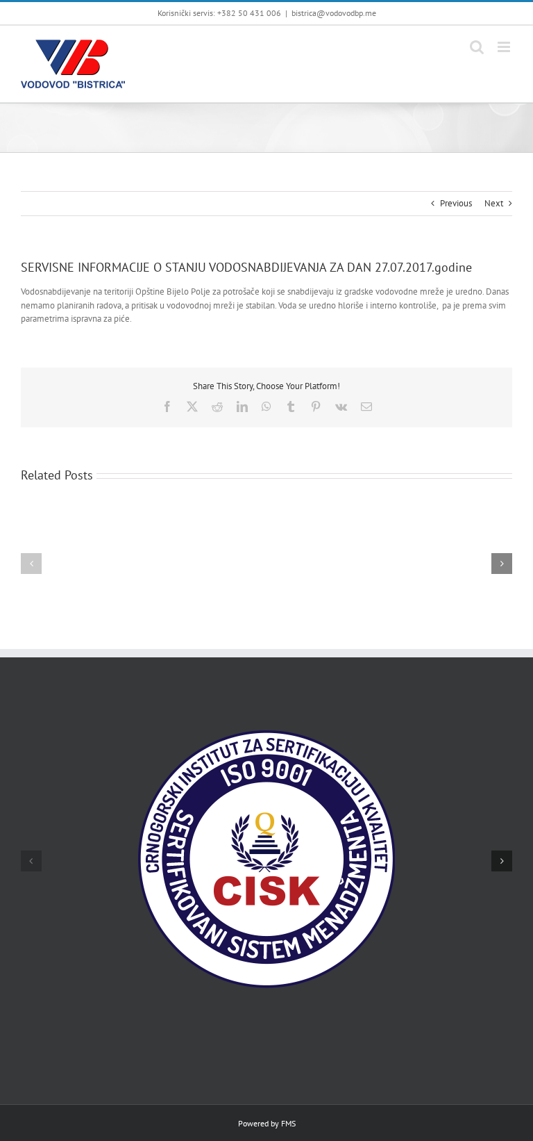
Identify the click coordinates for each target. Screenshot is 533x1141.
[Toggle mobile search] (477, 47)
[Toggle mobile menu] (505, 47)
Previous (456, 203)
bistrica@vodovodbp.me (333, 13)
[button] (31, 563)
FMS (288, 1123)
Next (493, 203)
